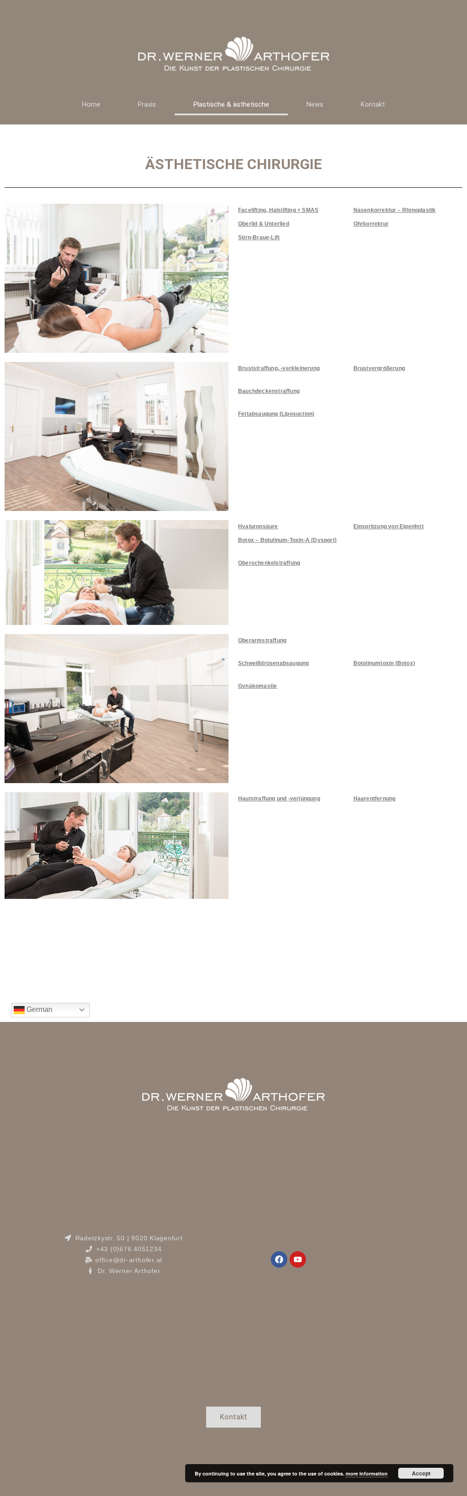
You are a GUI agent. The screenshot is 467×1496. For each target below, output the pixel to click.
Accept (421, 1473)
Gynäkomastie (257, 686)
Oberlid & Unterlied (263, 224)
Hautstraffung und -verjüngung (279, 798)
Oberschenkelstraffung (269, 563)
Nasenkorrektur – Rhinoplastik (394, 210)
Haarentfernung (374, 798)
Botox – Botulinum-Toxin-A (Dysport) (287, 540)
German (38, 1009)
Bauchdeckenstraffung (269, 391)
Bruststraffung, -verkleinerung (279, 368)
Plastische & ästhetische (231, 104)
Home (91, 104)
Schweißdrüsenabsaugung (273, 663)
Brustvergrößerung (379, 368)
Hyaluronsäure (258, 526)
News (314, 104)
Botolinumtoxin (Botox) (384, 663)
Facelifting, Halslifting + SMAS (278, 210)
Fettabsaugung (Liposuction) (276, 414)
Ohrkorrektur (371, 224)
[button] (233, 1417)
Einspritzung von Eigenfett (388, 526)
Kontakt (373, 104)
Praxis (147, 104)
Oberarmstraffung (262, 640)
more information (367, 1473)
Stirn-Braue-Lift (259, 237)
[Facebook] (279, 1259)
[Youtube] (298, 1259)
